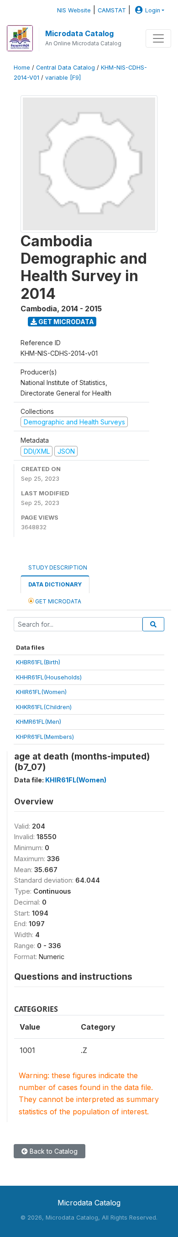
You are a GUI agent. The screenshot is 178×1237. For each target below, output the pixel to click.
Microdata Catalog (79, 33)
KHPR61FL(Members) (45, 736)
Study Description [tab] (57, 567)
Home (22, 67)
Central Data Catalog (65, 67)
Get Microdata (65, 322)
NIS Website (74, 10)
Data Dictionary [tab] (55, 584)
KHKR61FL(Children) (44, 707)
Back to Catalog (53, 1151)
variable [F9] (63, 77)
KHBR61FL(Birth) (38, 662)
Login (152, 10)
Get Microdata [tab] (57, 601)
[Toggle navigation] (158, 38)
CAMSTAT (112, 10)
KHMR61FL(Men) (38, 721)
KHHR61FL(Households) (49, 677)
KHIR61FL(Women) (41, 691)
